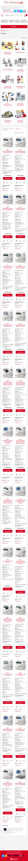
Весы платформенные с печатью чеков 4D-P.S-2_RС (7, 784)
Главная (3, 30)
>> (15, 832)
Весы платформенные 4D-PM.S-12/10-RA (20, 208)
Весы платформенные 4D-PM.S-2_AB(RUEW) (7, 729)
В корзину (7, 178)
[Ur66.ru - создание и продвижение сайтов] (11, 859)
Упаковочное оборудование (4, 21)
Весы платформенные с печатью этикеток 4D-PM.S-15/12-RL (7, 501)
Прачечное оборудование (20, 104)
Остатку (5, 130)
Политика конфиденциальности (14, 853)
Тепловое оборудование (24, 21)
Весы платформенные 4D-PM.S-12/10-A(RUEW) (7, 208)
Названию (17, 128)
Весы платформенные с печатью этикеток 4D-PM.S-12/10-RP (7, 382)
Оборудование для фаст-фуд (20, 87)
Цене (11, 128)
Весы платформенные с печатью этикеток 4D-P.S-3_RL (20, 619)
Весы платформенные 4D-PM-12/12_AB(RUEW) (20, 783)
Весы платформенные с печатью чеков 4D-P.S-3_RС (20, 561)
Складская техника (11, 21)
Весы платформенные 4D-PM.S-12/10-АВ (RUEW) (7, 441)
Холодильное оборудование (7, 87)
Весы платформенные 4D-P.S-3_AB (7, 674)
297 (14, 832)
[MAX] (18, 11)
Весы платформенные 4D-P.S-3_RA (20, 674)
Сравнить (7, 182)
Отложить (11, 182)
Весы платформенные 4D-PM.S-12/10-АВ (20, 267)
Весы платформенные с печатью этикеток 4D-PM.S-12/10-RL (20, 441)
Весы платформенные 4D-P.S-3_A (7, 561)
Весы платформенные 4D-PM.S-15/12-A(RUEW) (20, 151)
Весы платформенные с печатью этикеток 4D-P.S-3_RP (7, 619)
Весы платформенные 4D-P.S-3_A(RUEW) (20, 729)
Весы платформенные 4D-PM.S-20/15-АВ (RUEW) (20, 501)
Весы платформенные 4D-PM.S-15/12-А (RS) (20, 325)
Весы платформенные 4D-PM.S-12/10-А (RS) (7, 151)
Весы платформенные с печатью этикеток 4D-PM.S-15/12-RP (20, 382)
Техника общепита (17, 21)
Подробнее (5, 190)
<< (2, 829)
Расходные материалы (20, 121)
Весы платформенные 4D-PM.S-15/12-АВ (7, 325)
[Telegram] (15, 11)
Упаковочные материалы (7, 121)
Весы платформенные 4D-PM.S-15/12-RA (7, 267)
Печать (25, 37)
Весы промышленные (8, 104)
